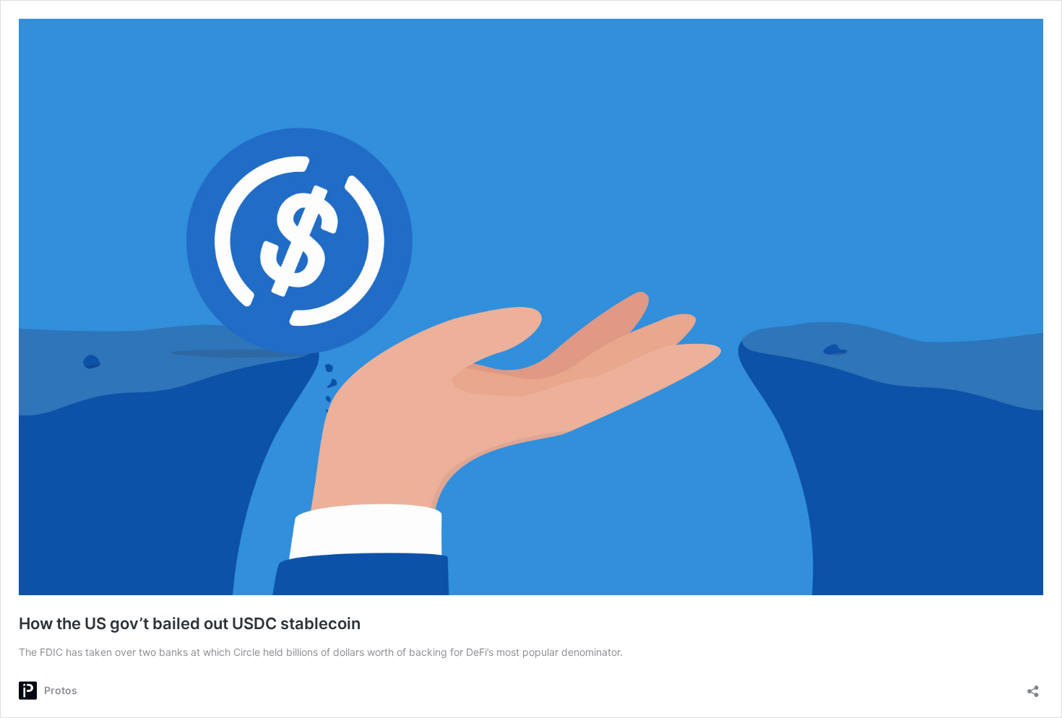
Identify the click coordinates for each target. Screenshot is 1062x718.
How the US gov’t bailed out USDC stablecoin (190, 623)
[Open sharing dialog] (1033, 686)
